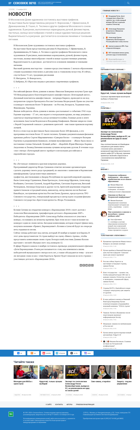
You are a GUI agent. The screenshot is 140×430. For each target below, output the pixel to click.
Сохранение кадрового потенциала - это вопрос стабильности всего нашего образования (119, 178)
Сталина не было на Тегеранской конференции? (119, 196)
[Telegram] (86, 265)
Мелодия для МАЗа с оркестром (23, 382)
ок (35, 353)
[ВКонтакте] (81, 265)
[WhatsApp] (92, 265)
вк (21, 353)
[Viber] (89, 265)
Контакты (59, 404)
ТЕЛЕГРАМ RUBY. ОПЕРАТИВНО (113, 235)
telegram (62, 353)
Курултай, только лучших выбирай (116, 93)
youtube (48, 353)
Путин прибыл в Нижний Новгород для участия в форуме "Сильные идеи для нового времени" (117, 252)
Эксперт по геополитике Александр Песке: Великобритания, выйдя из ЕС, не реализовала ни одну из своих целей (115, 136)
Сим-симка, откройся (100, 381)
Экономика (121, 394)
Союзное (94, 394)
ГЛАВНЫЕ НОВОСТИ (110, 11)
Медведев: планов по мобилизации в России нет (117, 325)
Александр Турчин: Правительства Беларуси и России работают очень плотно (117, 39)
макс (89, 353)
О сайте (49, 404)
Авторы (69, 404)
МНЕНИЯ (104, 169)
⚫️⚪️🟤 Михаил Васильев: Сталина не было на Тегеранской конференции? (117, 343)
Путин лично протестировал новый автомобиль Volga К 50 (117, 333)
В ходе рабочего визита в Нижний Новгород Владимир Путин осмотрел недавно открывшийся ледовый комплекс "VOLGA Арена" (116, 302)
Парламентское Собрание (112, 69)
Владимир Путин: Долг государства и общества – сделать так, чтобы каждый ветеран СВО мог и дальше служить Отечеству (116, 20)
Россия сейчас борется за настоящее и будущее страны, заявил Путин (115, 263)
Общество (17, 394)
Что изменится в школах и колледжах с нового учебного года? (119, 214)
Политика (105, 108)
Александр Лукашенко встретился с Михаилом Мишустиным (115, 31)
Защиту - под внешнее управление (127, 382)
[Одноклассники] (84, 265)
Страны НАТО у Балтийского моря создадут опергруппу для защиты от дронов (116, 290)
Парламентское (45, 394)
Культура (11, 9)
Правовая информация (85, 404)
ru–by (75, 353)
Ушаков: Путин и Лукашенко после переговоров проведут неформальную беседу (116, 315)
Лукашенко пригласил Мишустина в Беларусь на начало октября (117, 242)
